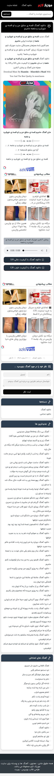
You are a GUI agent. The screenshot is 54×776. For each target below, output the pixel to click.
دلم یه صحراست (42, 679)
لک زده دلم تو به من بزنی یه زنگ (35, 701)
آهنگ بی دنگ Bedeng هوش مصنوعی (33, 431)
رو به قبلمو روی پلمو (40, 710)
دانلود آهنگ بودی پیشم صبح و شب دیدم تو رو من (27, 467)
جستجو (6, 14)
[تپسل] (4, 167)
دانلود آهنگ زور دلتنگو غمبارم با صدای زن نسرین (28, 498)
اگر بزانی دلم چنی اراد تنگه (38, 745)
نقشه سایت (12, 5)
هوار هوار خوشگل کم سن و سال (35, 674)
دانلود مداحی (45, 414)
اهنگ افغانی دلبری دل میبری (36, 665)
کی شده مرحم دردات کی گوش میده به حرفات (29, 471)
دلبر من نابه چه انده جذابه (38, 687)
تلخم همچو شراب (41, 692)
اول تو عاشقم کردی (41, 736)
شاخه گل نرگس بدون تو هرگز (36, 683)
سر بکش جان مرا (42, 732)
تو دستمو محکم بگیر (40, 670)
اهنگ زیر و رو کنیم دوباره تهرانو (35, 440)
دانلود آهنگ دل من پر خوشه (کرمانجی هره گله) (29, 436)
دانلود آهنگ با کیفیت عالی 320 (25, 259)
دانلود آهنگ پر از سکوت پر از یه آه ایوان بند (30, 586)
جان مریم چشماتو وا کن (39, 714)
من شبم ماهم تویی (40, 723)
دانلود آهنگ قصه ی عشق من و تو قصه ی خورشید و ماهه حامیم (25, 27)
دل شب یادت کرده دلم (39, 705)
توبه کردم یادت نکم (40, 696)
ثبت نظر (27, 391)
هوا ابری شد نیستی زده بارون (36, 718)
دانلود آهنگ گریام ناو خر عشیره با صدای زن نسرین (27, 502)
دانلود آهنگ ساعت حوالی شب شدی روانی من (29, 462)
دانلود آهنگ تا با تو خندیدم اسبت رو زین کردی (29, 476)
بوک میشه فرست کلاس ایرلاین (36, 741)
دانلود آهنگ (27, 5)
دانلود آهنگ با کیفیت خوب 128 (25, 267)
